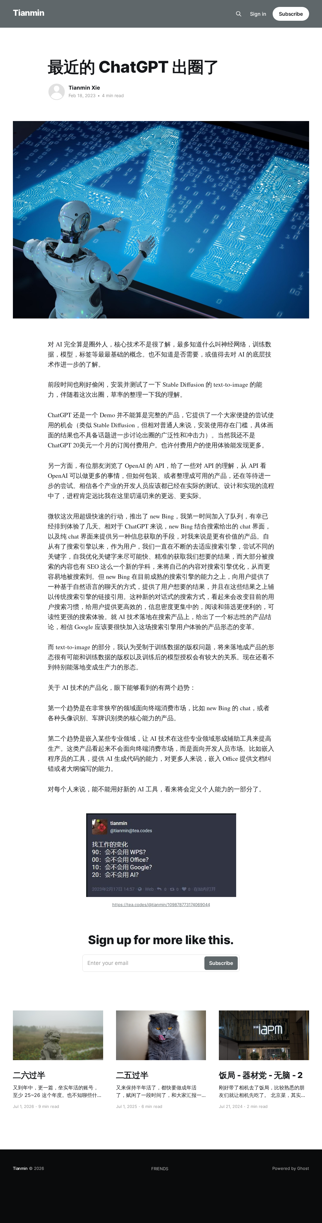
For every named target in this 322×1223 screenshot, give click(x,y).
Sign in (258, 14)
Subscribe (291, 14)
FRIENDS (159, 1168)
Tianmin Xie (84, 88)
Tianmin (28, 13)
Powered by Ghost (290, 1168)
